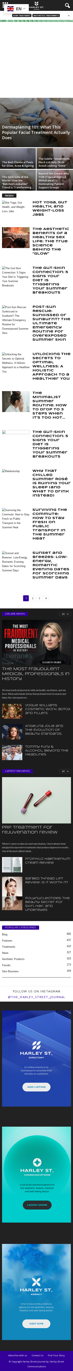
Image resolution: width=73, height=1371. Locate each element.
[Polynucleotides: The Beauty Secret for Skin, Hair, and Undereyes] (12, 903)
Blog (4, 934)
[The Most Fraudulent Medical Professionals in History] (36, 642)
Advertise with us (17, 1355)
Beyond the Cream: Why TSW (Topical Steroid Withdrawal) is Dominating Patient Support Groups (54, 180)
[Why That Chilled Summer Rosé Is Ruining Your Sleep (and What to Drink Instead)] (16, 479)
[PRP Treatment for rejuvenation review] (36, 800)
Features (7, 940)
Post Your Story (56, 1355)
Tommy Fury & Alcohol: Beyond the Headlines (46, 750)
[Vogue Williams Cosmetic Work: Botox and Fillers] (12, 711)
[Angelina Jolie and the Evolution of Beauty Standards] (12, 732)
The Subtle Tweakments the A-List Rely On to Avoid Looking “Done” (54, 162)
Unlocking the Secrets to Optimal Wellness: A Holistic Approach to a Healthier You (51, 366)
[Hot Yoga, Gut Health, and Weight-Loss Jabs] (16, 210)
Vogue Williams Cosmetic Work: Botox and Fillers (48, 709)
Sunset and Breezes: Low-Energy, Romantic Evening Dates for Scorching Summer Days (50, 565)
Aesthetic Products (13, 959)
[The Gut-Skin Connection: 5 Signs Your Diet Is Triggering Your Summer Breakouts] (16, 277)
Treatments (8, 946)
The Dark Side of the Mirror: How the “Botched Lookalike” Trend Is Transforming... (17, 182)
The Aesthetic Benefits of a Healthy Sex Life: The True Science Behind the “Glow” (50, 241)
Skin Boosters (10, 971)
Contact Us (37, 1355)
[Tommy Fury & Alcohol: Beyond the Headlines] (12, 752)
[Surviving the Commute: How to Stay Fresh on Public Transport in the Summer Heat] (16, 518)
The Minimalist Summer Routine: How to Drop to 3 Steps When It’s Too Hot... (49, 405)
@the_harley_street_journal (36, 997)
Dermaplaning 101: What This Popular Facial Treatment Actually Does (36, 132)
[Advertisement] (36, 59)
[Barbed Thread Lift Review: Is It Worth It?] (12, 892)
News (5, 952)
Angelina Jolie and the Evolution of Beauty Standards (44, 730)
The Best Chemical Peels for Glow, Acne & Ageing (18, 163)
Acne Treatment (21, 15)
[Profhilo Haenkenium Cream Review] (12, 864)
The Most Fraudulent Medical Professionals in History (36, 674)
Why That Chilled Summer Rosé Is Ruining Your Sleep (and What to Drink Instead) (51, 483)
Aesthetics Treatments (46, 15)
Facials (6, 965)
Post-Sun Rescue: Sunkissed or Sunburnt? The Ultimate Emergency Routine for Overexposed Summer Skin (51, 323)
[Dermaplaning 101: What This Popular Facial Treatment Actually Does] (36, 122)
